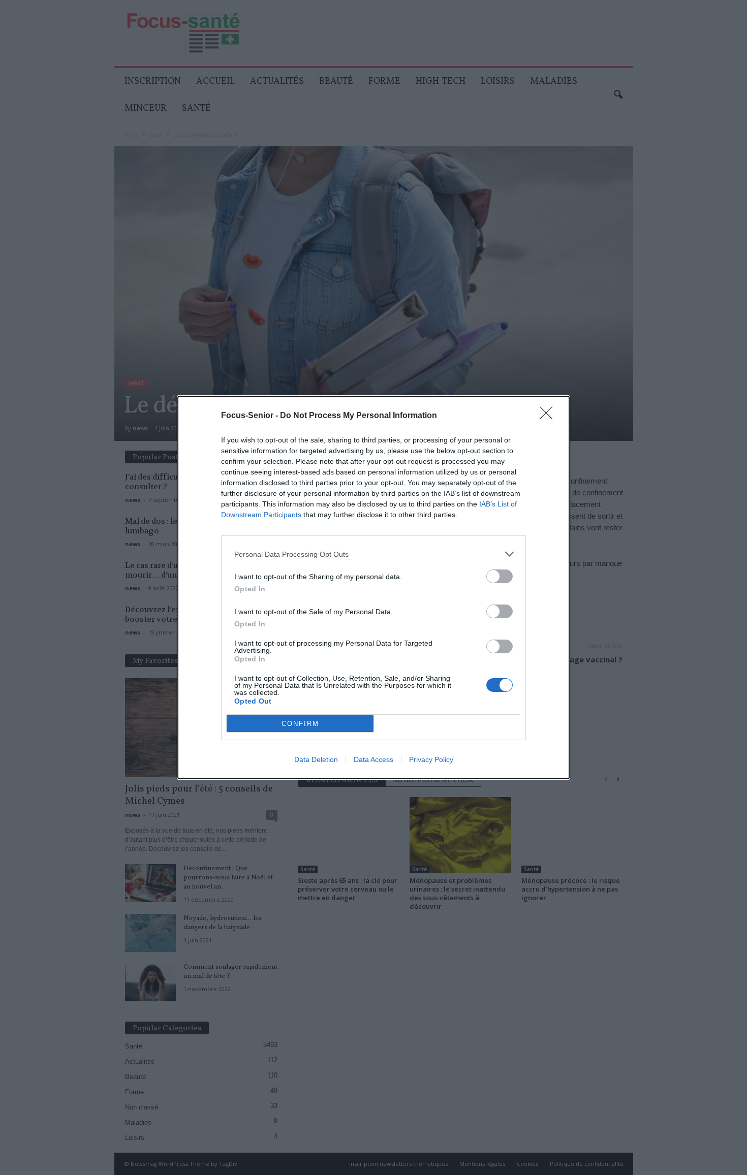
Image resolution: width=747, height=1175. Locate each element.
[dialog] (373, 587)
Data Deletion (316, 759)
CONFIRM (300, 723)
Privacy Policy (431, 759)
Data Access (373, 759)
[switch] (499, 576)
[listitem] (373, 554)
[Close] (549, 416)
